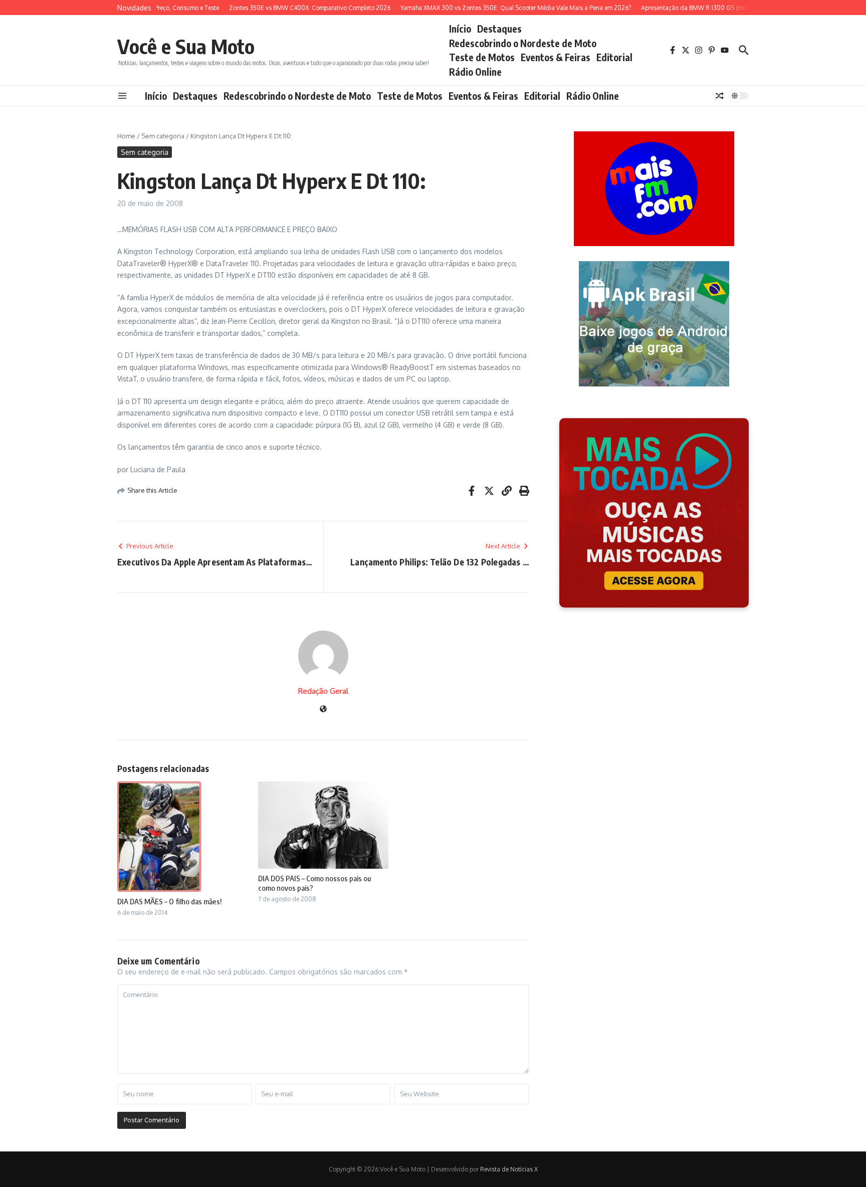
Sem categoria (162, 136)
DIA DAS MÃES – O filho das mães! (169, 901)
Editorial (614, 57)
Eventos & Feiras (555, 57)
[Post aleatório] (720, 96)
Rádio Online (475, 72)
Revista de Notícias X (509, 1169)
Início (460, 29)
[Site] (323, 709)
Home (126, 136)
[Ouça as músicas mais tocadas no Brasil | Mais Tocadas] (654, 513)
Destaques (499, 29)
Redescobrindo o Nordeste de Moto (522, 43)
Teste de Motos (482, 57)
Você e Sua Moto (186, 46)
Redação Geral (323, 691)
